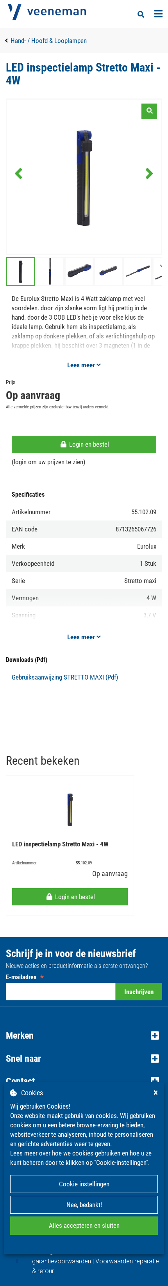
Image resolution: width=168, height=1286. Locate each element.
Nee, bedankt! (84, 1205)
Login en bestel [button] (88, 444)
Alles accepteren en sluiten (84, 1225)
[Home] (47, 12)
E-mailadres (25, 977)
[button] (84, 1035)
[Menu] (158, 14)
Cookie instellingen (84, 1184)
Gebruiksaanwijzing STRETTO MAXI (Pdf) (65, 677)
